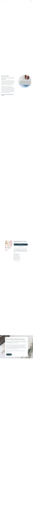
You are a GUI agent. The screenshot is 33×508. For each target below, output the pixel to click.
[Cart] (31, 1)
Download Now (20, 246)
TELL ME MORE (9, 354)
